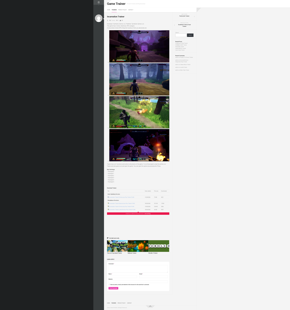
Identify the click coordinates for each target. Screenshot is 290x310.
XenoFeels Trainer (179, 46)
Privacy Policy (122, 9)
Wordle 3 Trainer (153, 253)
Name (110, 274)
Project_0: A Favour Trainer (186, 57)
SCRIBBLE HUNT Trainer (181, 45)
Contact (130, 9)
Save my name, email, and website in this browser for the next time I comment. (129, 284)
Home (108, 9)
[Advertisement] (138, 226)
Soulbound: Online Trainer (181, 43)
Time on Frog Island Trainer (114, 253)
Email (141, 274)
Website (111, 279)
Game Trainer (116, 4)
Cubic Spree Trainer (180, 50)
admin (176, 57)
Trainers (114, 9)
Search (177, 32)
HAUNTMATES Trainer (180, 48)
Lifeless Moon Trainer (185, 64)
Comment (111, 263)
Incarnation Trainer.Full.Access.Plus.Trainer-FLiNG (121, 197)
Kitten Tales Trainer (184, 70)
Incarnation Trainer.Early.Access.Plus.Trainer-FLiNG (122, 203)
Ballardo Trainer (132, 253)
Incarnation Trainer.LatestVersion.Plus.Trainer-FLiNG (122, 209)
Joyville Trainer (183, 67)
